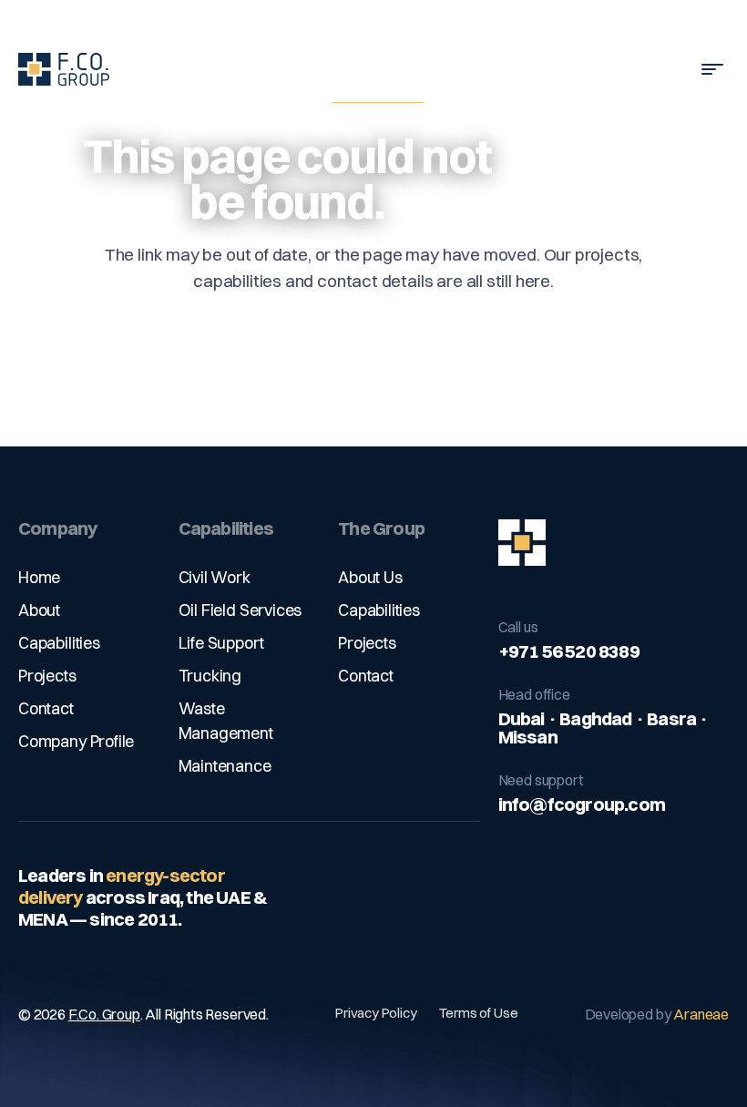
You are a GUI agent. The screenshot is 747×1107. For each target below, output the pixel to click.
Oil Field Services (240, 610)
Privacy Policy (375, 1012)
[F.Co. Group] (613, 543)
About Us (370, 577)
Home (39, 577)
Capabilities (59, 642)
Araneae (701, 1014)
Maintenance (225, 765)
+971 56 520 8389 (569, 651)
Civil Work (215, 577)
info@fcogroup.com (581, 804)
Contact (46, 708)
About (39, 610)
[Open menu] (712, 69)
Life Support (221, 642)
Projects (47, 675)
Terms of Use (478, 1012)
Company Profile (76, 741)
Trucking (210, 675)
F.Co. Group (104, 1014)
